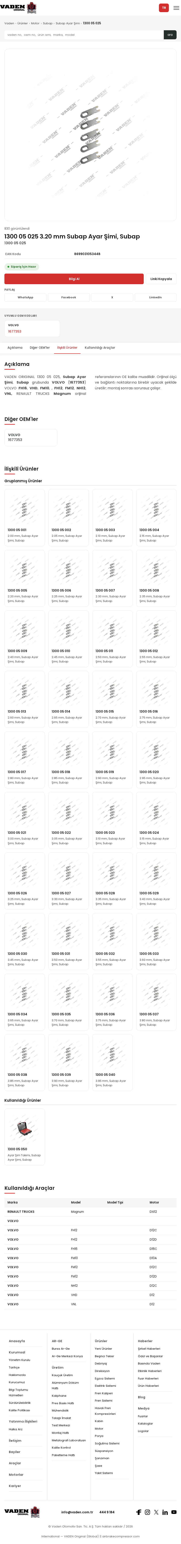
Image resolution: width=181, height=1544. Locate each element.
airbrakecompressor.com (120, 1536)
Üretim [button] (58, 1367)
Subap (48, 23)
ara (170, 35)
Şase (98, 1466)
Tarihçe (14, 1367)
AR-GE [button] (57, 1341)
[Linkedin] (165, 1512)
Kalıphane (59, 1396)
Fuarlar (143, 1416)
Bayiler (14, 1452)
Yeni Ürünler (103, 1349)
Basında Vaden (149, 1363)
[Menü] (176, 8)
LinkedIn (155, 297)
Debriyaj (101, 1363)
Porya (99, 1436)
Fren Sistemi (103, 1400)
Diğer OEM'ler (40, 348)
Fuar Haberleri (148, 1378)
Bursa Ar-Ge (61, 1349)
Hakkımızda (17, 1375)
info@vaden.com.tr (77, 1512)
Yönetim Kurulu (19, 1360)
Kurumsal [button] (17, 1352)
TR (164, 8)
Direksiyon (102, 1371)
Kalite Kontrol (61, 1448)
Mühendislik (60, 1410)
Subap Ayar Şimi (68, 23)
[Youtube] (174, 1512)
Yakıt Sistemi (104, 1473)
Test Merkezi (61, 1425)
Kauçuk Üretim (62, 1375)
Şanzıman (102, 1458)
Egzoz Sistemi (105, 1378)
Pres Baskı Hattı (63, 1403)
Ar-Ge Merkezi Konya (67, 1356)
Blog (141, 1397)
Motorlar (16, 1474)
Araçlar (15, 1463)
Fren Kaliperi (104, 1393)
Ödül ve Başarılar (150, 1356)
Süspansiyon (104, 1451)
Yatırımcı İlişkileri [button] (23, 1421)
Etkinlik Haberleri (150, 1371)
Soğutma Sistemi (107, 1443)
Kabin (99, 1421)
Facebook (68, 297)
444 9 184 (107, 1512)
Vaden (9, 23)
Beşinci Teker (104, 1356)
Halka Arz (16, 1429)
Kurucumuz (17, 1382)
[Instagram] (147, 1512)
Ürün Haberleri (148, 1386)
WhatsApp (25, 297)
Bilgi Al (74, 279)
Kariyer (15, 1486)
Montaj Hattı (60, 1433)
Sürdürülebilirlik (20, 1403)
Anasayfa (17, 1341)
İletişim (15, 1440)
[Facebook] (138, 1512)
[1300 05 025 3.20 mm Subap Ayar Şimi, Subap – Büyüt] (90, 134)
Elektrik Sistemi (105, 1386)
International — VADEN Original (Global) (70, 1536)
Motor (35, 23)
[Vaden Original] (18, 8)
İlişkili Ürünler (67, 348)
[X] (156, 1512)
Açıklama (15, 348)
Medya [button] (143, 1408)
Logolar (143, 1431)
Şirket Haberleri (149, 1349)
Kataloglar (145, 1423)
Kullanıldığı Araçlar (100, 348)
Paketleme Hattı (63, 1455)
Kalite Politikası (19, 1410)
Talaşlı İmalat (61, 1418)
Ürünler (22, 23)
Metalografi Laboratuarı (69, 1440)
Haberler (145, 1341)
